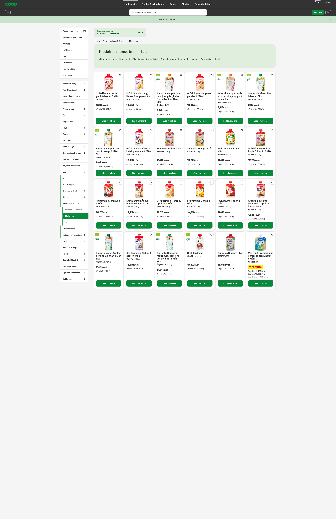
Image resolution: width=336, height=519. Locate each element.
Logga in (318, 12)
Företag (326, 2)
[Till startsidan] (11, 4)
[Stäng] (331, 19)
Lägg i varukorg (108, 121)
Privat (317, 2)
